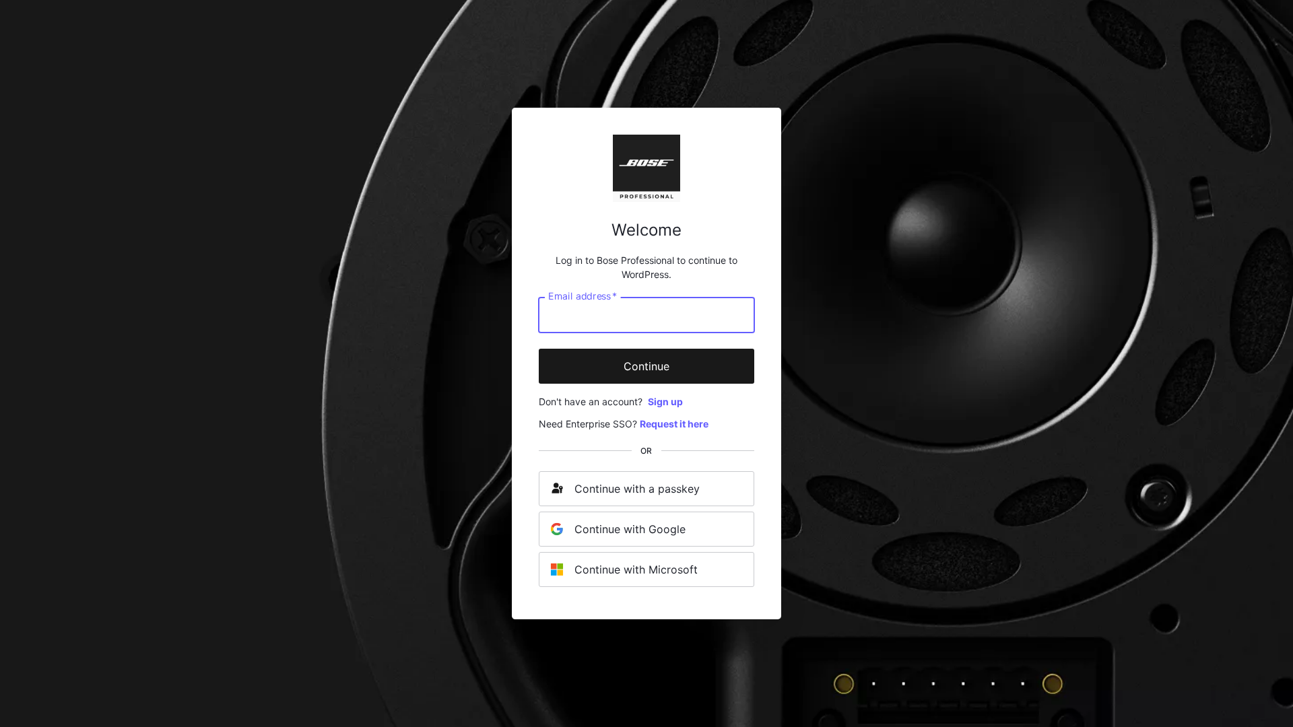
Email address (582, 296)
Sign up (665, 401)
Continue (646, 366)
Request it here (674, 423)
